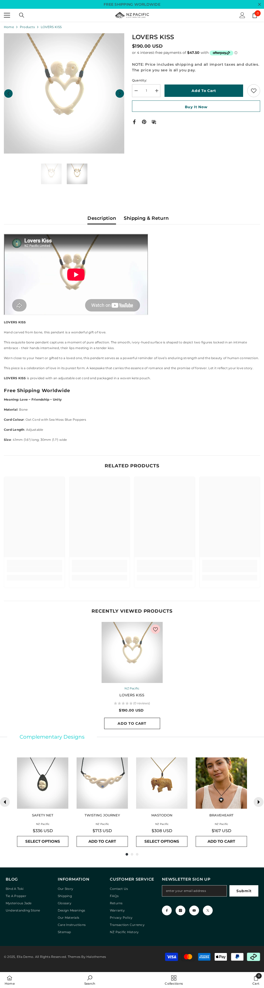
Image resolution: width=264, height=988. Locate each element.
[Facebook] (134, 121)
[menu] (7, 15)
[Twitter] (208, 910)
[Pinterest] (144, 121)
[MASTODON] (161, 783)
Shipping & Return (146, 218)
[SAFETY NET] (42, 783)
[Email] (154, 121)
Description (101, 218)
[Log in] (242, 15)
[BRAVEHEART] (221, 783)
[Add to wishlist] (253, 90)
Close (259, 4)
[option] (64, 93)
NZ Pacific (132, 688)
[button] (8, 93)
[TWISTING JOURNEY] (102, 783)
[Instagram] (180, 910)
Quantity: (139, 80)
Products (27, 27)
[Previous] (5, 802)
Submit (243, 891)
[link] (34, 569)
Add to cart (204, 90)
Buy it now (196, 107)
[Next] (258, 802)
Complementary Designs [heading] (52, 737)
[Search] (22, 15)
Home (9, 27)
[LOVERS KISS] (132, 652)
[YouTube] (194, 910)
